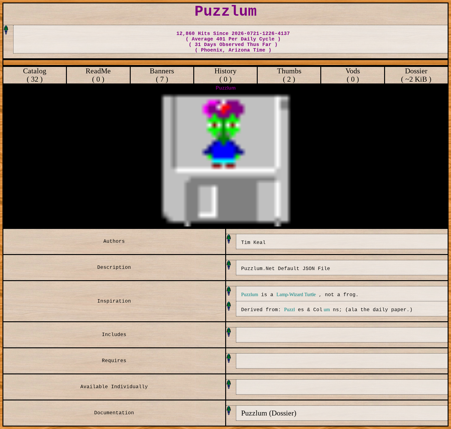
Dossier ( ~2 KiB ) (416, 75)
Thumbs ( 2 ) (289, 75)
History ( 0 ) (225, 75)
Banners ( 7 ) (162, 75)
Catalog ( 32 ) (34, 75)
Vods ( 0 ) (352, 75)
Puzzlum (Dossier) (268, 413)
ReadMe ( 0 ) (98, 75)
